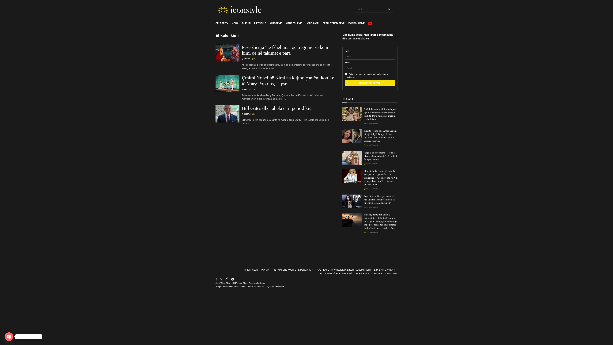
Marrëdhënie (294, 23)
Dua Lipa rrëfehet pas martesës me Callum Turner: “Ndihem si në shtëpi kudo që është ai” (379, 199)
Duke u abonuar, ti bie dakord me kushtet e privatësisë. (366, 76)
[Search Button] (389, 9)
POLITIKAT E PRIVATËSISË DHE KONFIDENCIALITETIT (344, 269)
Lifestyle (260, 23)
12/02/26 (246, 58)
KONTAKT (266, 269)
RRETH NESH (251, 269)
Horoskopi (312, 23)
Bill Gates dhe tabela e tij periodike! (277, 108)
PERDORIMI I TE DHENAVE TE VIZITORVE (376, 273)
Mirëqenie (276, 23)
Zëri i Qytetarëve (333, 23)
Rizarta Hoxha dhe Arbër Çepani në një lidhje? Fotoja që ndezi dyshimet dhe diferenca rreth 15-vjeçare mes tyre (380, 135)
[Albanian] (371, 23)
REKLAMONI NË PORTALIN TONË (336, 273)
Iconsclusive (356, 23)
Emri (347, 51)
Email (347, 62)
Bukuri (246, 23)
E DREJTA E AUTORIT (385, 269)
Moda (235, 23)
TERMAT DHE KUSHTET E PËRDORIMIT (293, 269)
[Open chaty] (9, 336)
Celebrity (222, 23)
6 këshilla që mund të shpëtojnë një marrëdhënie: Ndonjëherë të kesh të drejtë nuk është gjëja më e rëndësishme (380, 114)
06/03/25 (246, 114)
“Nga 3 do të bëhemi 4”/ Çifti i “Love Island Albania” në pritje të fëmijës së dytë (380, 156)
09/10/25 (246, 89)
